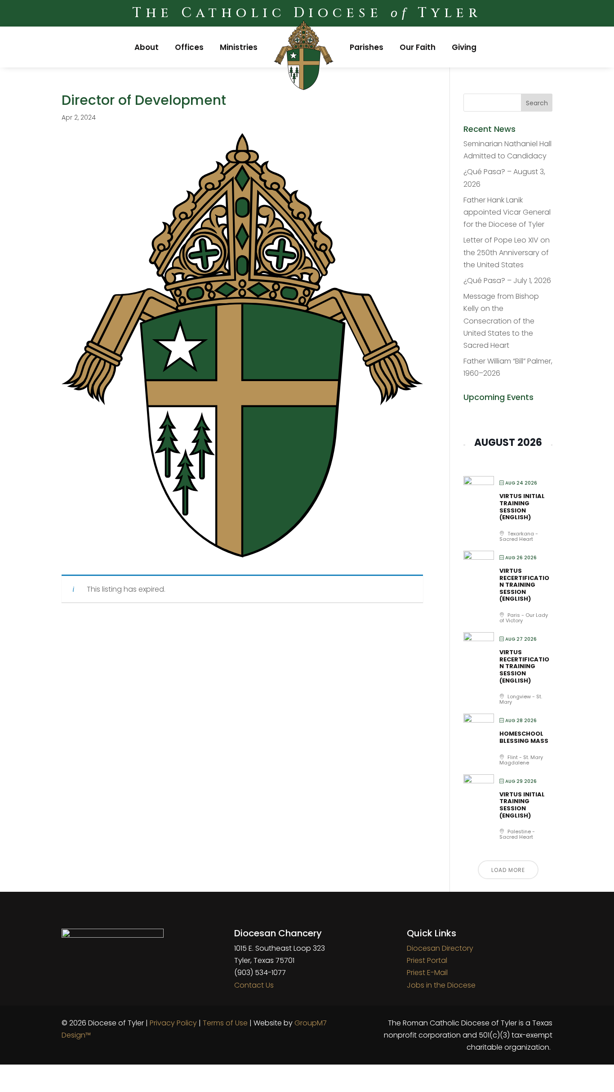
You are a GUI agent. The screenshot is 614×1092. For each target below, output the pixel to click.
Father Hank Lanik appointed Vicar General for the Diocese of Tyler (507, 212)
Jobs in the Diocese (441, 985)
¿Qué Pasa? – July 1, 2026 (507, 280)
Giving (464, 47)
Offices (189, 47)
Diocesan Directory (440, 948)
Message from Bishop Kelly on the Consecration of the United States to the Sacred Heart (501, 321)
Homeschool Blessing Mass (523, 737)
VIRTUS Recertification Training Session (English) (524, 584)
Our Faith (418, 47)
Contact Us (254, 985)
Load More (508, 870)
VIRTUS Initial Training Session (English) (522, 506)
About (146, 47)
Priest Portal (427, 960)
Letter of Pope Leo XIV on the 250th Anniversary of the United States (506, 252)
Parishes (366, 47)
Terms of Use (225, 1023)
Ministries (239, 47)
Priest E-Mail (427, 972)
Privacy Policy (173, 1023)
